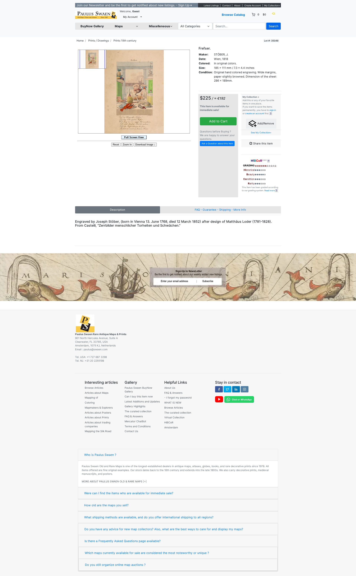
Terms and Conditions (138, 426)
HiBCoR (168, 422)
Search (273, 26)
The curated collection (138, 411)
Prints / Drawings (98, 40)
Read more (269, 190)
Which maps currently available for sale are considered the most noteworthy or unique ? (147, 553)
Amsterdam (171, 427)
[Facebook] (219, 389)
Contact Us (131, 431)
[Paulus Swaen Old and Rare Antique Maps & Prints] (96, 15)
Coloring (90, 402)
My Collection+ (272, 5)
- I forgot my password (178, 397)
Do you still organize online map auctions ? (115, 565)
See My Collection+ (261, 132)
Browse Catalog (233, 15)
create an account (254, 113)
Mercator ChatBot (135, 421)
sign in (272, 110)
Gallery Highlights (135, 406)
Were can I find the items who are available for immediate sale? (128, 493)
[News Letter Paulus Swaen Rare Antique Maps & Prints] (178, 277)
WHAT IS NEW (172, 402)
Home (80, 40)
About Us (169, 387)
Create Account (252, 5)
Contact (226, 5)
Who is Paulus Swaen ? (100, 455)
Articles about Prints (97, 417)
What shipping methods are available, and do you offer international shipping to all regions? (148, 517)
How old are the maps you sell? (106, 505)
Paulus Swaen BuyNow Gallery (138, 389)
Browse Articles (94, 387)
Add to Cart (218, 121)
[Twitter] (227, 389)
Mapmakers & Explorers (99, 407)
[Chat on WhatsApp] (239, 399)
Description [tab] (117, 209)
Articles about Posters (98, 412)
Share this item (262, 143)
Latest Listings (211, 5)
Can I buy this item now (139, 396)
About (237, 5)
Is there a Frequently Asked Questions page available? (123, 541)
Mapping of (91, 397)
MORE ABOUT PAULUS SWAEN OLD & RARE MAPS (112, 481)
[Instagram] (244, 389)
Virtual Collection (174, 417)
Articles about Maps (96, 392)
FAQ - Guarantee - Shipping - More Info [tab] (220, 209)
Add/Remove (265, 123)
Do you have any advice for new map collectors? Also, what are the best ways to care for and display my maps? (163, 529)
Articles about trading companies (97, 424)
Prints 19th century (124, 40)
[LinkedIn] (236, 389)
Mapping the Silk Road (98, 431)
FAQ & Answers (134, 416)
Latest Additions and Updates (142, 401)
